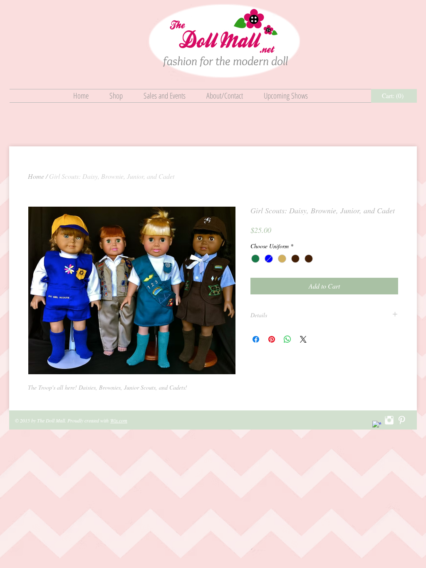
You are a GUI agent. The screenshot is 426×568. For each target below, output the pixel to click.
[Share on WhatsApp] (287, 339)
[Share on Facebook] (256, 339)
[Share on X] (303, 339)
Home (36, 176)
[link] (394, 96)
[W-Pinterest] (401, 420)
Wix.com (118, 420)
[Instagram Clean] (389, 420)
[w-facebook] (376, 425)
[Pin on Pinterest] (272, 339)
